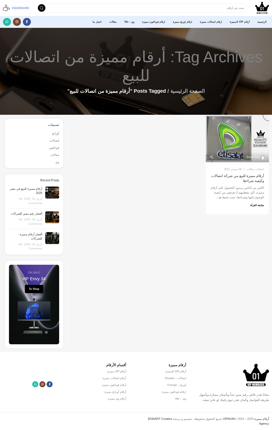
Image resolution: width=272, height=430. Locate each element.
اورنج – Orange (176, 384)
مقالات (250, 169)
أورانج (55, 133)
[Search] (41, 8)
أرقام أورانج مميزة (115, 391)
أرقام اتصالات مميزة (114, 378)
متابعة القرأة (257, 205)
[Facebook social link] (27, 22)
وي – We (180, 398)
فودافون (54, 147)
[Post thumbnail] (52, 196)
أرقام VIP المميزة (175, 371)
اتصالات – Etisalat (175, 378)
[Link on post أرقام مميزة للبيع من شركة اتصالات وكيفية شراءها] (237, 138)
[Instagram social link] (17, 22)
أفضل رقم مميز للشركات (26, 213)
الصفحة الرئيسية (187, 91)
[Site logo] (262, 7)
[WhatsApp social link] (7, 22)
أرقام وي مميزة (117, 398)
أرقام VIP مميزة (116, 371)
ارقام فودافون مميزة (174, 391)
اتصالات (260, 169)
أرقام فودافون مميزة (114, 384)
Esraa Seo (253, 157)
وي (57, 162)
